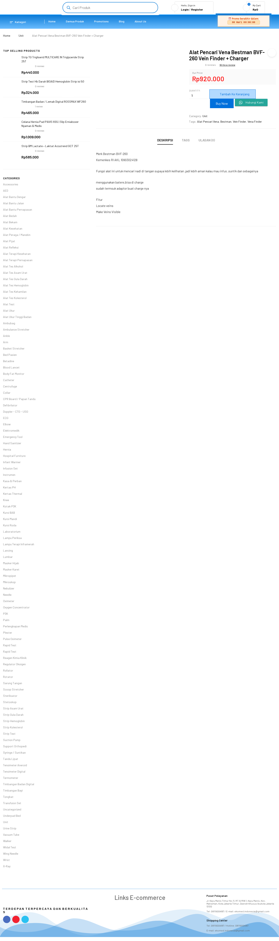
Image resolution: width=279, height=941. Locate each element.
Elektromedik (11, 430)
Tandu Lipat (10, 759)
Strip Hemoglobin (14, 721)
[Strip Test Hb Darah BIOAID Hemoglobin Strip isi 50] (11, 87)
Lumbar (8, 556)
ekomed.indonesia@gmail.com (251, 911)
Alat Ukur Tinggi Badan (17, 317)
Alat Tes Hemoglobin (16, 285)
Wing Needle (10, 853)
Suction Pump (11, 740)
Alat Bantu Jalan (13, 203)
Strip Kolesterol (13, 727)
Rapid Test (9, 645)
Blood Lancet (11, 367)
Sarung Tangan (12, 683)
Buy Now (222, 103)
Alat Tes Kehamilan (15, 291)
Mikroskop (9, 582)
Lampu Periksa (12, 538)
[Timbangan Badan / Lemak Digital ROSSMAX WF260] (11, 108)
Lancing (8, 550)
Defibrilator (10, 405)
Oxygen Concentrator (16, 607)
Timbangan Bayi (13, 790)
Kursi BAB (9, 512)
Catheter (8, 380)
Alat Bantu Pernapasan (17, 209)
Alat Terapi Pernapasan (17, 260)
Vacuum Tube (11, 834)
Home (6, 35)
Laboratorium (11, 531)
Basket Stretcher (14, 348)
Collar (6, 392)
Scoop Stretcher (13, 689)
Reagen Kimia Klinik (15, 658)
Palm (6, 620)
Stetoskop (10, 702)
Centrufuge (10, 386)
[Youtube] (16, 919)
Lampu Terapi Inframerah (18, 544)
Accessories (10, 184)
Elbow (7, 424)
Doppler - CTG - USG (15, 411)
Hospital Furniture (14, 455)
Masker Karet (11, 569)
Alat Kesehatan (12, 228)
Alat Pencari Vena (208, 121)
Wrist (6, 860)
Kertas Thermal (12, 493)
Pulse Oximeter (12, 639)
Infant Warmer (12, 462)
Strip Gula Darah (13, 714)
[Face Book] (6, 919)
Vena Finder (255, 121)
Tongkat (8, 796)
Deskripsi (165, 140)
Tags (186, 140)
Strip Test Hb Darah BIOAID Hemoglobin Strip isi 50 (52, 81)
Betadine (8, 361)
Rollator (8, 670)
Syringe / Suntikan (14, 752)
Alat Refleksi (11, 247)
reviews (39, 66)
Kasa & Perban (12, 481)
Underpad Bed (12, 815)
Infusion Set (10, 468)
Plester (7, 632)
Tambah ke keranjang (234, 94)
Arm (5, 342)
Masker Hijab (11, 563)
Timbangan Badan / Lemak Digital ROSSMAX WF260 (53, 101)
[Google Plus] (25, 919)
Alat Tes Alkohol (13, 266)
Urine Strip (9, 828)
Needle (7, 594)
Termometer (10, 777)
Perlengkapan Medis (15, 626)
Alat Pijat (9, 241)
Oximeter (8, 601)
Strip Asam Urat (13, 708)
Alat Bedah (10, 216)
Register (197, 9)
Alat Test (9, 304)
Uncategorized (12, 809)
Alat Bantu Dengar (14, 197)
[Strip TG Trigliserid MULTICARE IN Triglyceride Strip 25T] (11, 63)
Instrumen (9, 474)
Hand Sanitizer (12, 443)
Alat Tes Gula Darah (15, 279)
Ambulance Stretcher (16, 329)
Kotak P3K (9, 506)
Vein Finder (239, 121)
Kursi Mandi (10, 519)
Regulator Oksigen (14, 664)
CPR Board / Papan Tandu (19, 399)
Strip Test (9, 733)
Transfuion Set (12, 803)
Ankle (6, 335)
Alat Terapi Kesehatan (17, 253)
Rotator (8, 676)
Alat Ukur (9, 310)
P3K (5, 613)
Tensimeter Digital (14, 771)
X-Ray (6, 866)
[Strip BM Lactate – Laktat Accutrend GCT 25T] (11, 152)
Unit (21, 35)
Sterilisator (10, 695)
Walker (7, 841)
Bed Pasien (10, 354)
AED (5, 190)
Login (185, 9)
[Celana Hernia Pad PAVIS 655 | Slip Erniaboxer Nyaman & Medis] (11, 128)
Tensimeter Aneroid (15, 765)
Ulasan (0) (207, 140)
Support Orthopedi (15, 746)
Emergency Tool (12, 437)
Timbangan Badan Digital (18, 784)
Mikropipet (9, 575)
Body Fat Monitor (13, 373)
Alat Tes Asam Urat (15, 272)
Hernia (7, 449)
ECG (5, 418)
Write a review (227, 64)
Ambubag (9, 323)
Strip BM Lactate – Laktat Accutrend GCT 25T (50, 146)
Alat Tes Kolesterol (15, 298)
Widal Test (9, 847)
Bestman (225, 121)
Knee (6, 500)
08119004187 (217, 911)
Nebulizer (8, 588)
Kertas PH (9, 487)
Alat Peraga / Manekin (16, 234)
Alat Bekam (10, 222)
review (39, 106)
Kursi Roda (9, 525)
